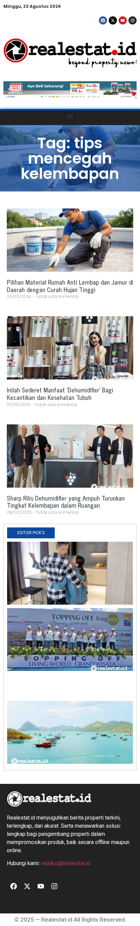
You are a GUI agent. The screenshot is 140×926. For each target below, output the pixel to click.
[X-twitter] (113, 20)
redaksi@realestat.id (65, 863)
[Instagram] (132, 20)
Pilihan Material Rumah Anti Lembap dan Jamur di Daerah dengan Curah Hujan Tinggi (70, 285)
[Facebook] (103, 20)
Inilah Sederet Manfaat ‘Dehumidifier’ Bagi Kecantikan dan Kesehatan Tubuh (60, 393)
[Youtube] (123, 20)
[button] (70, 116)
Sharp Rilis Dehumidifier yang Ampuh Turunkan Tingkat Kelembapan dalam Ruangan (66, 501)
